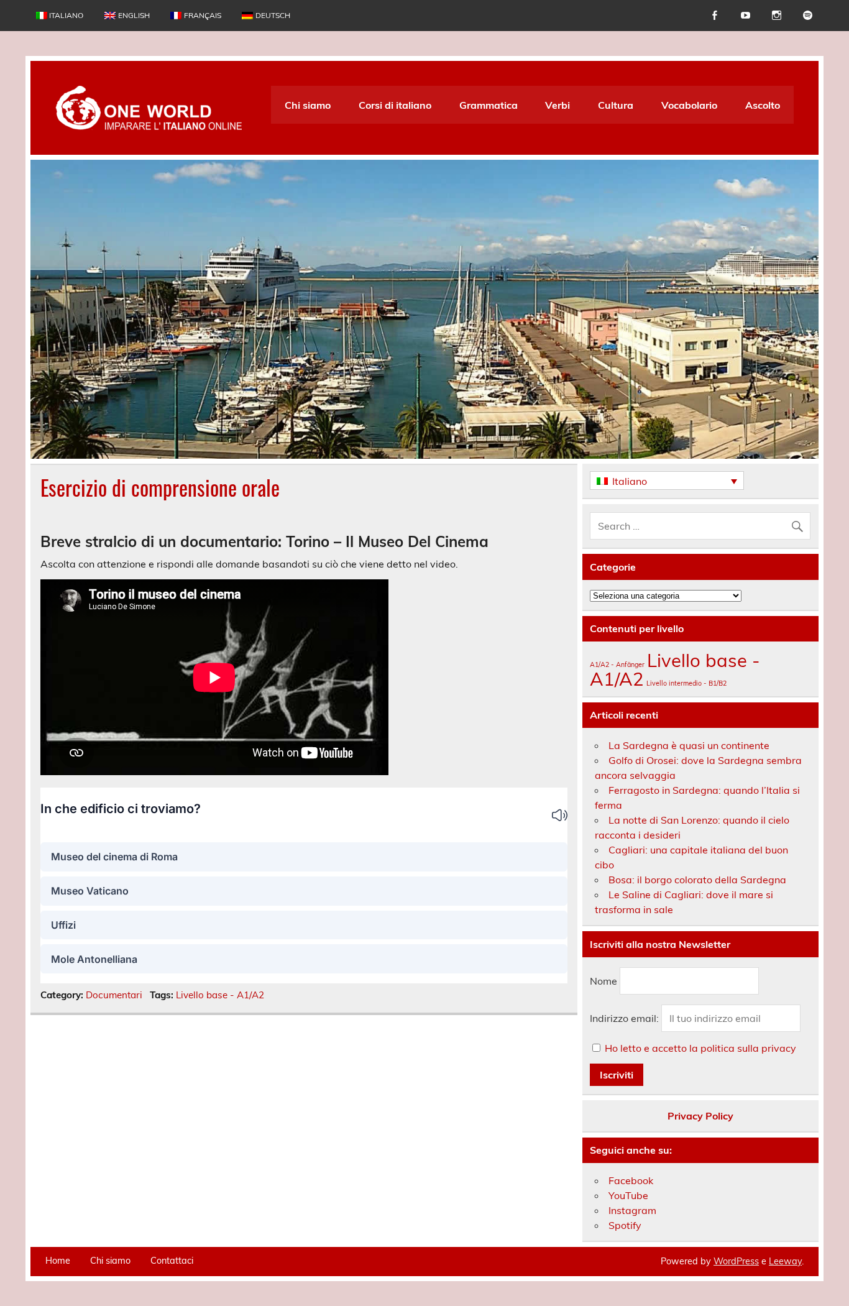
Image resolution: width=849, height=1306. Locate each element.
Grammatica (488, 105)
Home (57, 1260)
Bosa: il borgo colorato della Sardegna (697, 879)
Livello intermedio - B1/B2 (686, 683)
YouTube (628, 1195)
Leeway (785, 1261)
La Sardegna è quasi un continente (688, 745)
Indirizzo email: (625, 1018)
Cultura (615, 105)
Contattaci (171, 1260)
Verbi (557, 105)
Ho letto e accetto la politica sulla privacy (700, 1048)
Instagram (632, 1210)
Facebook (630, 1180)
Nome (603, 981)
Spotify (624, 1225)
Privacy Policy (700, 1116)
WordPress (736, 1261)
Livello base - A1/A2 (220, 995)
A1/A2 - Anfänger (617, 664)
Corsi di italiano (395, 105)
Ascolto (762, 105)
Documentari (114, 995)
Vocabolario (689, 105)
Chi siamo (308, 105)
